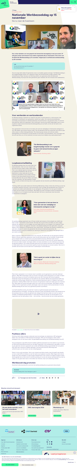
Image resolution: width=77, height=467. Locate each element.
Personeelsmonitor (36, 442)
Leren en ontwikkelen (21, 447)
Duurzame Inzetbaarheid (52, 449)
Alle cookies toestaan (10, 464)
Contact (3, 444)
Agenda (3, 446)
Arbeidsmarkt (19, 442)
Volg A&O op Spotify (51, 444)
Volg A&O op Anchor (47, 444)
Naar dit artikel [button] (6, 415)
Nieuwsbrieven (4, 451)
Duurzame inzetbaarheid (22, 446)
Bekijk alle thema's (20, 451)
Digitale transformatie (21, 444)
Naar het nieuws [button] (32, 415)
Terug (14, 10)
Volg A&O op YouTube (51, 441)
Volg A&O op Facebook (49, 441)
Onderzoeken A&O (5, 447)
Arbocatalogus (35, 444)
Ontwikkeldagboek (36, 446)
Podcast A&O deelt (36, 449)
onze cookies (20, 329)
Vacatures (3, 453)
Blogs (2, 449)
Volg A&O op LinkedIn (47, 441)
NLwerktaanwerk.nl (18, 67)
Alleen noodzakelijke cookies (27, 464)
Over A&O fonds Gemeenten (8, 442)
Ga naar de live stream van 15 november (23, 66)
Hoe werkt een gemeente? (38, 447)
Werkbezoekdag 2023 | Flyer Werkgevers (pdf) (25, 371)
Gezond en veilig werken (22, 449)
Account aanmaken (66, 444)
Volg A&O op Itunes (49, 444)
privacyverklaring (62, 459)
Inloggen (64, 442)
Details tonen (71, 462)
